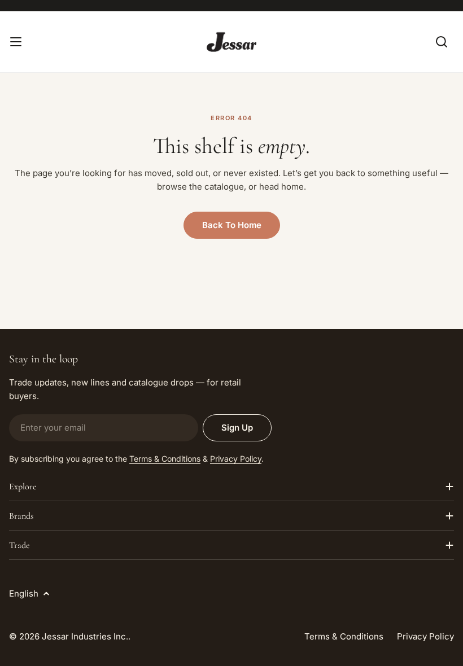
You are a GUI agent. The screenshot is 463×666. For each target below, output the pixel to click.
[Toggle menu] (16, 42)
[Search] (441, 41)
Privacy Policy (235, 458)
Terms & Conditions (164, 458)
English (23, 593)
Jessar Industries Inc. (85, 636)
